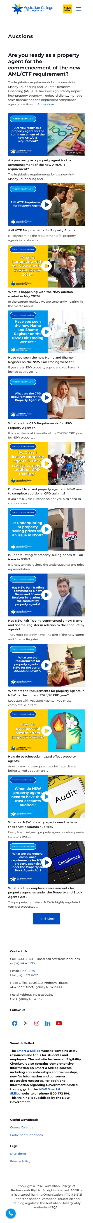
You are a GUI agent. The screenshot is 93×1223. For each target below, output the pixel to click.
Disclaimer (18, 1153)
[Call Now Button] (11, 1214)
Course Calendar (22, 1127)
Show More (46, 104)
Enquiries (27, 971)
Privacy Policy (20, 1161)
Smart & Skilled (28, 1050)
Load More (46, 919)
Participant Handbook (26, 1135)
